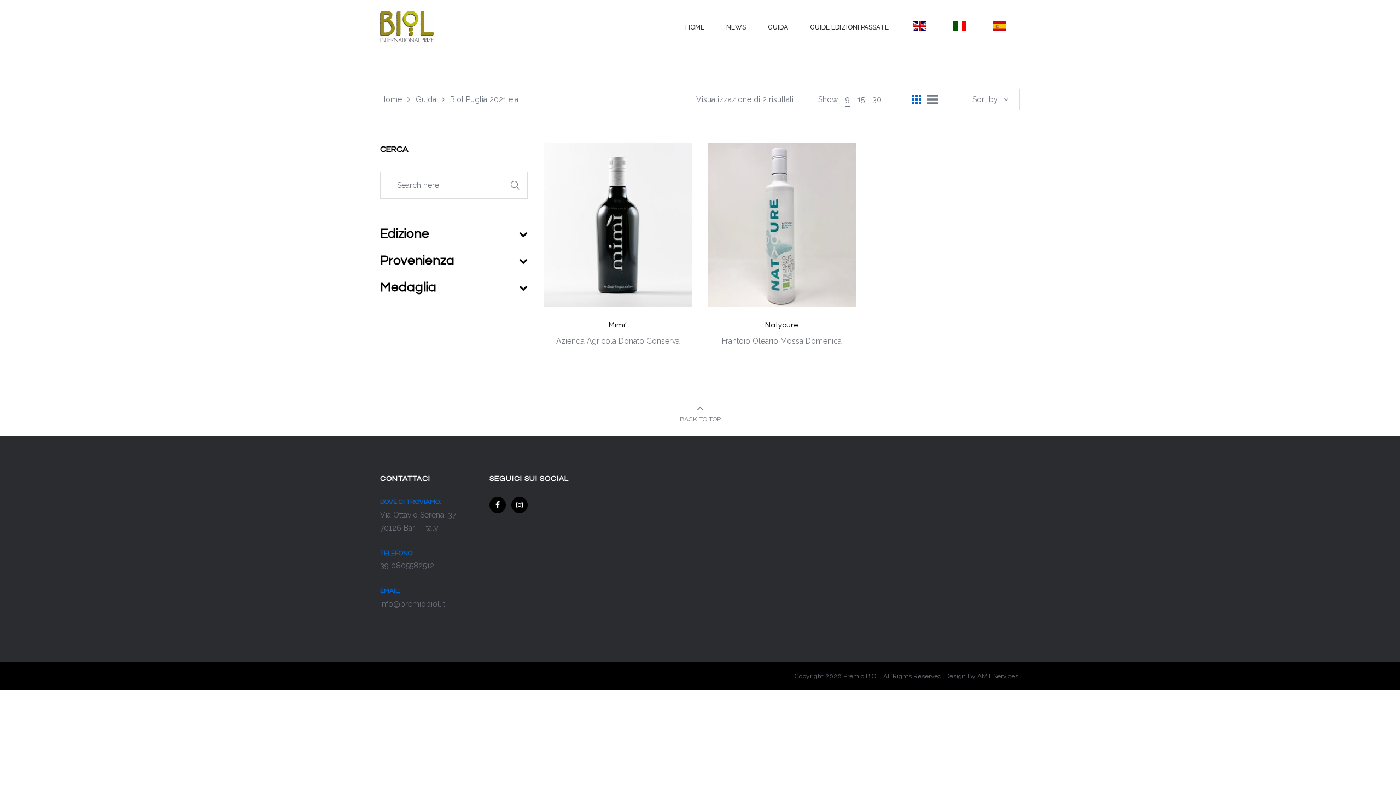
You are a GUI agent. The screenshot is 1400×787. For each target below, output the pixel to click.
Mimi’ (618, 325)
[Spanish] (1000, 26)
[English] (919, 26)
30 (877, 99)
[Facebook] (497, 505)
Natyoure (781, 325)
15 (861, 99)
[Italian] (959, 26)
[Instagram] (519, 505)
